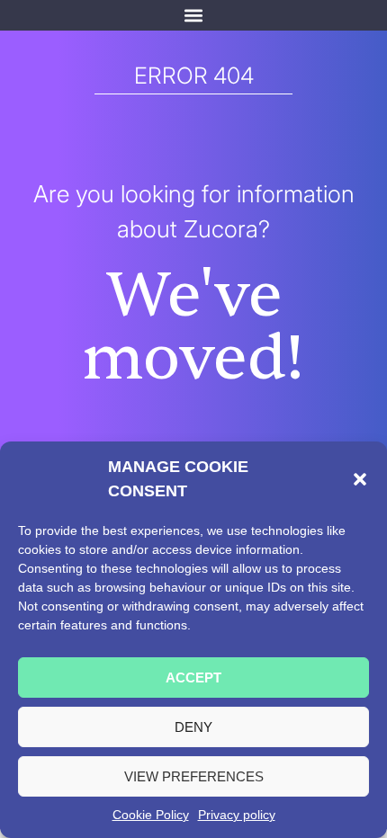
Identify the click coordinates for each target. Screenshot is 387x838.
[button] (360, 479)
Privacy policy (236, 814)
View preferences (194, 776)
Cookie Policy (150, 814)
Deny (193, 727)
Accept (193, 677)
